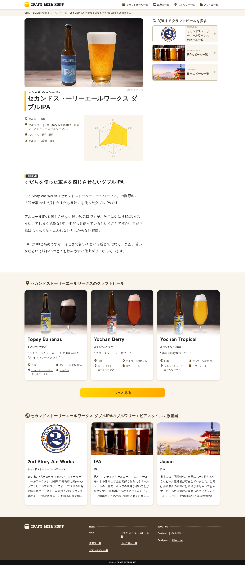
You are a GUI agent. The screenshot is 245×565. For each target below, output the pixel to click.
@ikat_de (177, 540)
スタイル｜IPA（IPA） (42, 134)
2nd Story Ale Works (81, 12)
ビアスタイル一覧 (98, 550)
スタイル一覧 (211, 4)
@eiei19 (176, 533)
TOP (91, 533)
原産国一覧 (163, 4)
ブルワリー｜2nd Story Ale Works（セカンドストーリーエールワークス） (53, 126)
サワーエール (133, 366)
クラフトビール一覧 (137, 4)
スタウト (64, 370)
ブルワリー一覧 (186, 4)
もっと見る (122, 392)
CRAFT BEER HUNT (35, 12)
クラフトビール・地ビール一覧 (136, 535)
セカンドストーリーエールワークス (42, 372)
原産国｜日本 (36, 119)
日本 (33, 365)
